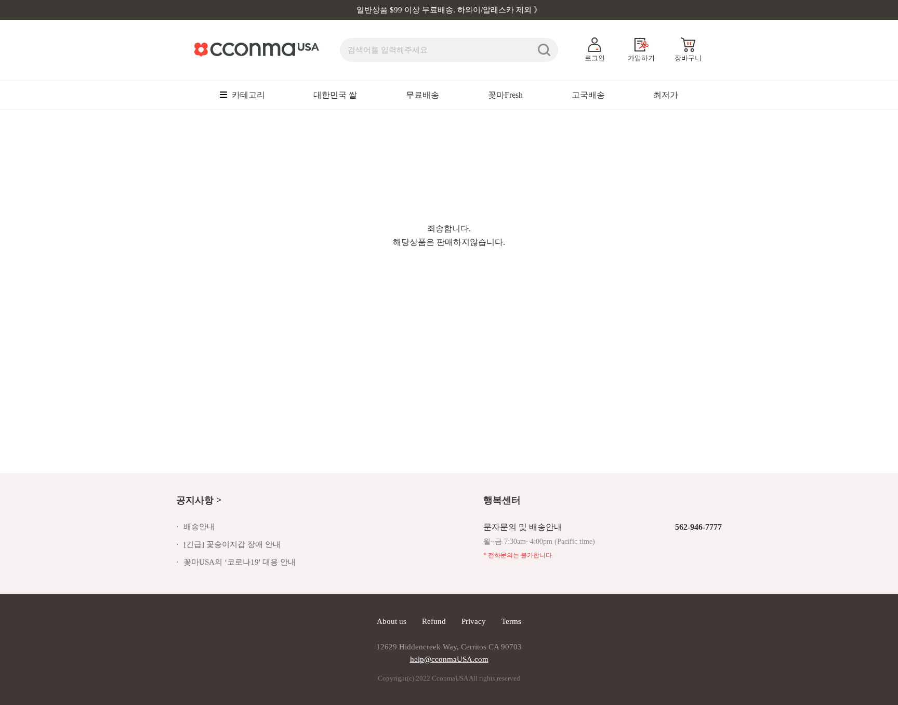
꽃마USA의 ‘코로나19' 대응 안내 (239, 562)
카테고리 (247, 94)
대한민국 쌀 (335, 94)
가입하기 (641, 58)
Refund (434, 621)
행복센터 (502, 500)
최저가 (665, 94)
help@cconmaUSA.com (449, 659)
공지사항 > (198, 500)
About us (391, 621)
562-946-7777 (698, 527)
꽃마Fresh (505, 94)
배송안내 (199, 527)
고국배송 (588, 94)
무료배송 (422, 94)
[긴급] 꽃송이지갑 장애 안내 (232, 544)
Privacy (473, 621)
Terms (511, 621)
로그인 (595, 58)
